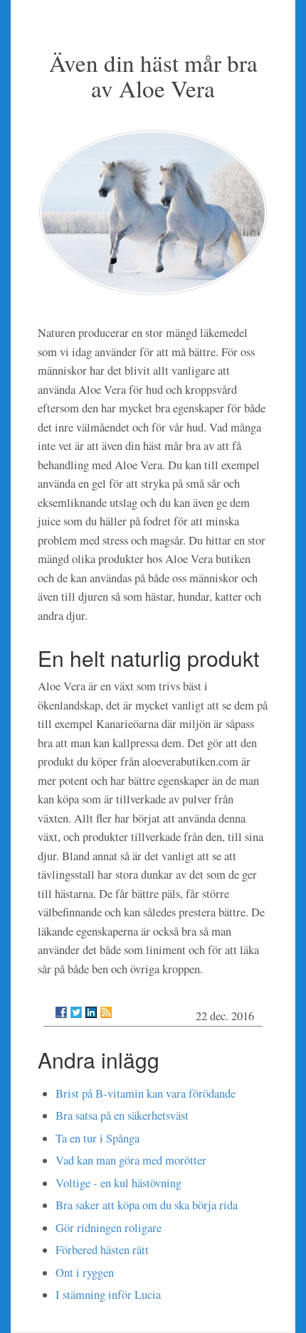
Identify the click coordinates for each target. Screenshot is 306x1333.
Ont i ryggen (85, 1272)
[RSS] (106, 1012)
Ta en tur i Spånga (97, 1138)
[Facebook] (61, 1012)
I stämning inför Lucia (108, 1294)
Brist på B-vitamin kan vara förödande (146, 1093)
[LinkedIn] (91, 1012)
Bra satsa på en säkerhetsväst (122, 1115)
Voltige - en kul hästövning (118, 1183)
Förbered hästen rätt (102, 1250)
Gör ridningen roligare (109, 1228)
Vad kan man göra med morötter (131, 1160)
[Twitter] (76, 1012)
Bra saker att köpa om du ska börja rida (147, 1205)
